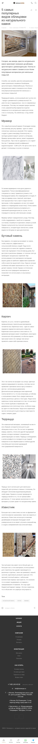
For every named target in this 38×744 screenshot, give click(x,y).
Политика (19, 658)
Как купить (19, 665)
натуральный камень (8, 600)
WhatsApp (21, 717)
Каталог (19, 618)
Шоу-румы (19, 653)
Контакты (19, 642)
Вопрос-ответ (19, 677)
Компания (19, 633)
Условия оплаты (19, 669)
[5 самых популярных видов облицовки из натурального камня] (19, 43)
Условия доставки (19, 672)
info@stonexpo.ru (20, 688)
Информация (19, 649)
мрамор (26, 600)
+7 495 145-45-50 (14, 684)
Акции (19, 622)
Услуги (19, 626)
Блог (19, 655)
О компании (19, 637)
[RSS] (31, 10)
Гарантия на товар (19, 674)
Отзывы (19, 639)
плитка (19, 600)
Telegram (16, 717)
